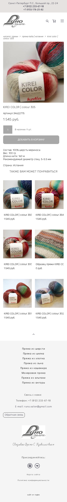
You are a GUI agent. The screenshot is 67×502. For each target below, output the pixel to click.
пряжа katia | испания (32, 36)
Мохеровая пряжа (34, 372)
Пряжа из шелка (33, 353)
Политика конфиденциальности (33, 480)
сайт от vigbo (33, 495)
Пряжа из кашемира (33, 368)
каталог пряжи (10, 36)
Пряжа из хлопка (33, 358)
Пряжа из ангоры (33, 382)
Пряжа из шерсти (33, 348)
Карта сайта (33, 474)
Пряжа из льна (33, 363)
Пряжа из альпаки (34, 377)
